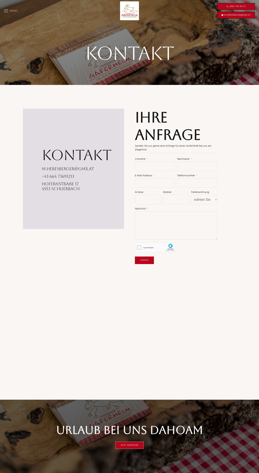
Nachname (183, 159)
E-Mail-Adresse (143, 176)
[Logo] (129, 10)
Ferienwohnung (200, 192)
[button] (11, 10)
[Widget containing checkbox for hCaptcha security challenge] (155, 247)
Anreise (139, 192)
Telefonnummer (186, 176)
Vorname (140, 159)
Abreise (167, 192)
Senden (144, 260)
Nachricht (140, 209)
